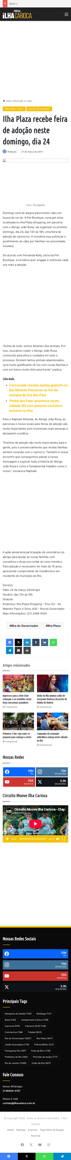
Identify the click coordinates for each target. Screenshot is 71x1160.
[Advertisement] (35, 60)
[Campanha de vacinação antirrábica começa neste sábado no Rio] (52, 721)
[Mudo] (58, 839)
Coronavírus (14, 1032)
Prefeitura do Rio (16, 1057)
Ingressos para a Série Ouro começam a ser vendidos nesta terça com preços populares (17, 699)
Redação (12, 151)
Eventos (32, 1129)
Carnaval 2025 (35, 1026)
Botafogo (44, 1013)
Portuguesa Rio (15, 1050)
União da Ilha (41, 1063)
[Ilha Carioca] (17, 14)
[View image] (35, 180)
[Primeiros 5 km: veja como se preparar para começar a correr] (18, 721)
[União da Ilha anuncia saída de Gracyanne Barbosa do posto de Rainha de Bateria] (52, 683)
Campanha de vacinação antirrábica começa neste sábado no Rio (52, 737)
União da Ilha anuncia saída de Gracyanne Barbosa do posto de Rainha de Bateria (52, 699)
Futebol (35, 1032)
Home (10, 1129)
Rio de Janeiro (15, 1063)
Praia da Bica (40, 1050)
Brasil (10, 1019)
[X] (18, 642)
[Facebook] (9, 642)
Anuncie (35, 1135)
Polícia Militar (44, 1044)
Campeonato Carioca (34, 1019)
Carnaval (12, 1026)
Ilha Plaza (54, 626)
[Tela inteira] (63, 839)
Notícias (20, 1129)
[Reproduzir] (7, 839)
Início (8, 100)
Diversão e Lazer (22, 100)
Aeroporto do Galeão (18, 1013)
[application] (35, 824)
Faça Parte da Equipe (52, 1129)
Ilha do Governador (39, 108)
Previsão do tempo (45, 1057)
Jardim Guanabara (17, 1044)
